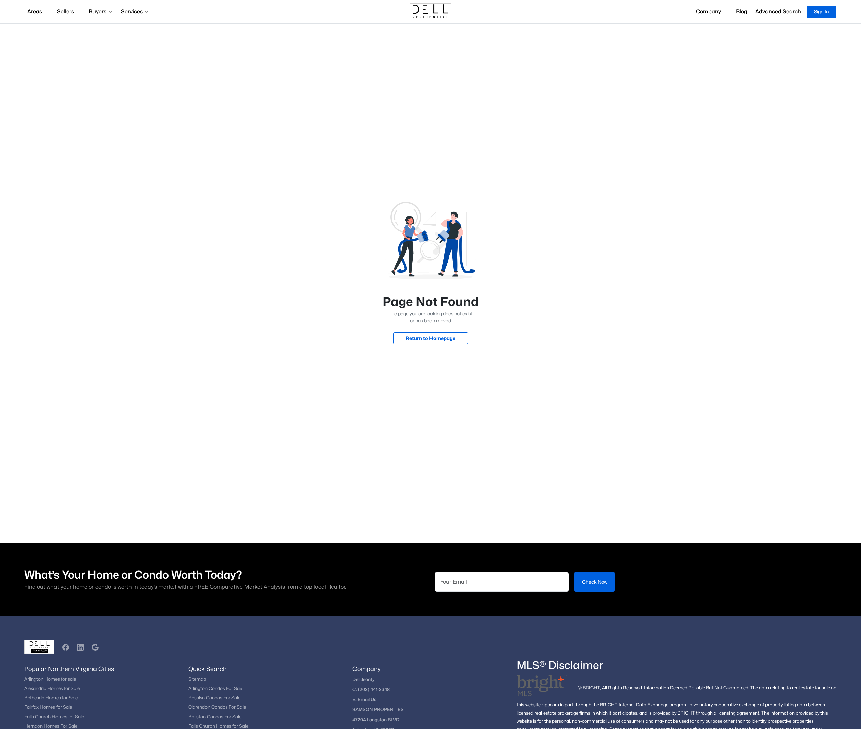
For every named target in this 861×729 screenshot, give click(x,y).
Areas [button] (34, 11)
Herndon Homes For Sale (50, 726)
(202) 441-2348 (374, 689)
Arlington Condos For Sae (215, 688)
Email (364, 699)
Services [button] (132, 11)
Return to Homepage (430, 338)
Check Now (594, 582)
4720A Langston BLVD (375, 719)
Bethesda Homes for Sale (51, 697)
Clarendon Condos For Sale (217, 707)
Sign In (821, 11)
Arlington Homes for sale (50, 679)
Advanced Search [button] (778, 11)
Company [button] (708, 11)
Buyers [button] (97, 11)
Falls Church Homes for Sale (54, 716)
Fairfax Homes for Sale (48, 707)
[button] (65, 647)
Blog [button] (741, 11)
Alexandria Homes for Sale (52, 688)
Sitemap (197, 679)
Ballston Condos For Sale (214, 716)
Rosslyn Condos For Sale (214, 697)
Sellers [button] (65, 11)
